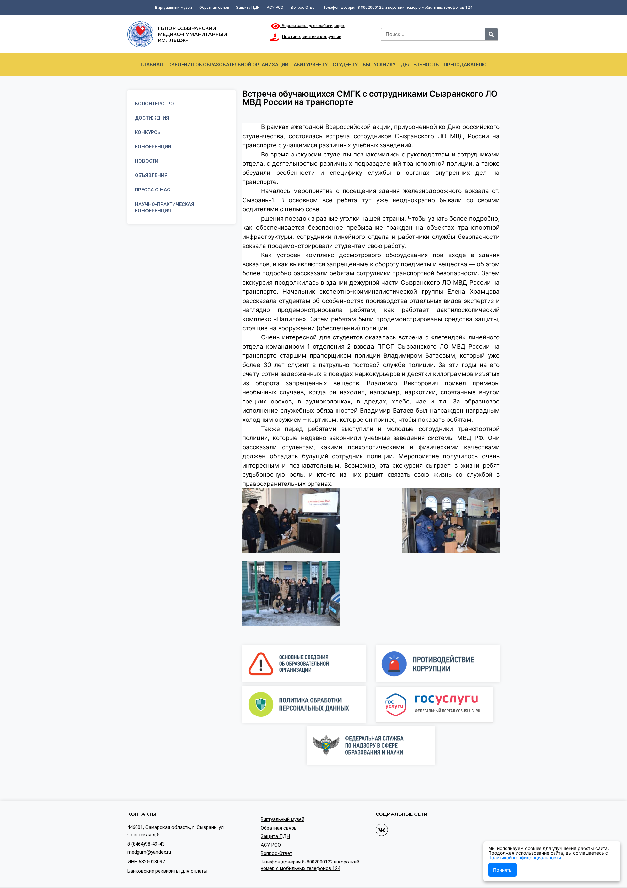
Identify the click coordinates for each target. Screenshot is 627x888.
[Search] (491, 34)
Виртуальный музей (173, 7)
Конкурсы (148, 132)
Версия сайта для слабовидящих (312, 25)
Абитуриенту (311, 65)
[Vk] (382, 830)
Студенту (345, 65)
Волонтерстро (154, 104)
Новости (146, 161)
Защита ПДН (248, 7)
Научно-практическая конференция (164, 207)
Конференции (153, 147)
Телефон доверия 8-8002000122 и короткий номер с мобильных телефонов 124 (397, 7)
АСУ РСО (275, 7)
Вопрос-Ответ (303, 7)
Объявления (151, 175)
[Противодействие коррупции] (275, 37)
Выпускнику (379, 65)
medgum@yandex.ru (149, 852)
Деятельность (420, 65)
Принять (502, 870)
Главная (152, 65)
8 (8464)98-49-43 (146, 844)
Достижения (152, 118)
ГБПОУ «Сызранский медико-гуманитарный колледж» (192, 34)
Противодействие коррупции (311, 36)
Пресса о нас (152, 190)
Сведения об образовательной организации (228, 65)
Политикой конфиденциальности (524, 857)
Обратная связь (214, 7)
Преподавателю (465, 65)
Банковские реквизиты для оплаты (167, 871)
